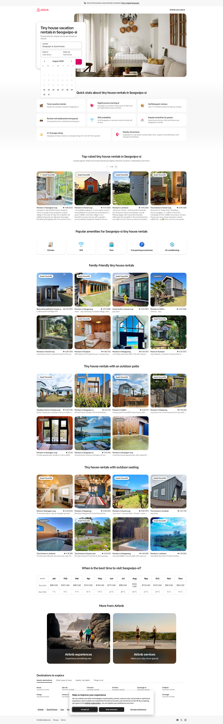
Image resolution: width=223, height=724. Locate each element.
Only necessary (111, 709)
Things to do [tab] (98, 680)
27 (63, 90)
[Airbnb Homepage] (43, 9)
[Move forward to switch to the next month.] (71, 61)
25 (53, 90)
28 (67, 90)
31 (49, 95)
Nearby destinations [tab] (44, 680)
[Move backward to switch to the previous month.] (44, 61)
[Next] (116, 167)
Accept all (85, 709)
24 (49, 90)
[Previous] (107, 167)
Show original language (130, 3)
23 (44, 90)
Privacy (56, 720)
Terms (63, 720)
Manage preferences (138, 709)
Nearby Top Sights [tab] (83, 680)
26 (58, 90)
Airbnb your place (177, 10)
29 (72, 90)
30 (44, 95)
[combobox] (61, 46)
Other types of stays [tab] (64, 680)
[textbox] (50, 54)
